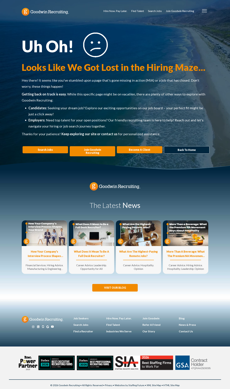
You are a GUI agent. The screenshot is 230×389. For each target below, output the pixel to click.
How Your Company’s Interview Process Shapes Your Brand (44, 254)
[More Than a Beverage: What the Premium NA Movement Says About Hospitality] (185, 233)
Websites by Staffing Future (129, 385)
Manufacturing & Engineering (44, 268)
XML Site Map (154, 385)
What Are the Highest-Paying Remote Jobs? (138, 253)
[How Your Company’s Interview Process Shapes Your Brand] (44, 233)
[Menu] (204, 11)
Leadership (100, 265)
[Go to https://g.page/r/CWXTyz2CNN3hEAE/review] (47, 326)
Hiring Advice (55, 265)
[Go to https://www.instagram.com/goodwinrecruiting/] (33, 326)
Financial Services (36, 265)
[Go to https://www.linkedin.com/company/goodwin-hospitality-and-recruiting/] (38, 326)
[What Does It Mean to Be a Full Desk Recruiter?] (91, 233)
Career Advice (84, 265)
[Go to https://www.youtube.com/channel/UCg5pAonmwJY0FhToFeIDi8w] (52, 326)
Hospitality (147, 265)
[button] (115, 288)
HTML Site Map (171, 385)
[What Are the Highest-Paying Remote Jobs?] (138, 233)
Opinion (138, 268)
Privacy (108, 385)
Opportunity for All (91, 268)
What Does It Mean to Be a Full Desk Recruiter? (91, 253)
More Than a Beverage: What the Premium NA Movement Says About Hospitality (186, 254)
